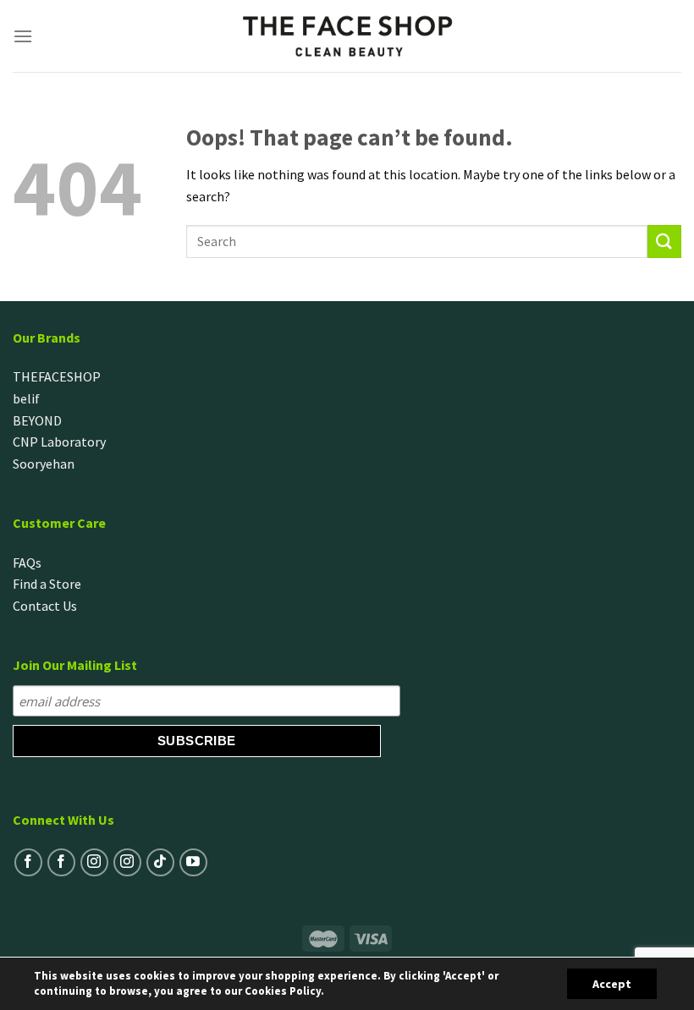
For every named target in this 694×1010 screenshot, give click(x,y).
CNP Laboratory (59, 441)
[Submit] (664, 241)
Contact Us (45, 605)
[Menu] (23, 36)
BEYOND (37, 420)
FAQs (27, 562)
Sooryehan (43, 463)
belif (26, 398)
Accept (611, 983)
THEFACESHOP (57, 376)
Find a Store (47, 583)
